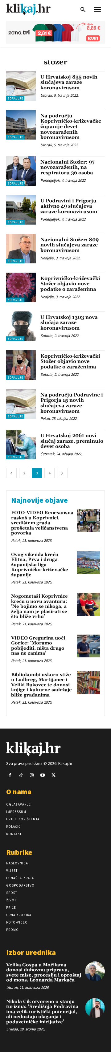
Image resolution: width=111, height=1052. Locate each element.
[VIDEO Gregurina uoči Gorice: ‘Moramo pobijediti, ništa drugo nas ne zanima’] (88, 646)
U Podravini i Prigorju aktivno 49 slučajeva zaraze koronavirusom (68, 206)
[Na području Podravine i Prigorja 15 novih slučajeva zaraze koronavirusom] (21, 404)
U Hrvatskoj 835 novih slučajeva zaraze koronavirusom (68, 82)
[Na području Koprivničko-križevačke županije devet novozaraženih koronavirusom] (21, 125)
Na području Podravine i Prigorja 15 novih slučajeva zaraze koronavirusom (71, 403)
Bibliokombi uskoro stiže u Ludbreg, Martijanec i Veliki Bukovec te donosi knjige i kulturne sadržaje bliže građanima (41, 685)
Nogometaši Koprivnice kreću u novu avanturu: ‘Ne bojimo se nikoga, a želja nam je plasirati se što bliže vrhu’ (39, 606)
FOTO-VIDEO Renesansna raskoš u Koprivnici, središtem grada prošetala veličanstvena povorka (42, 523)
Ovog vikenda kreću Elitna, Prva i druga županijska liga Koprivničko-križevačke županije (39, 565)
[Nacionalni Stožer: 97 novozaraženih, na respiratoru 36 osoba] (21, 171)
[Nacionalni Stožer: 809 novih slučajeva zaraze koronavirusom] (21, 248)
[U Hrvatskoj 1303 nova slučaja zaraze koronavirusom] (21, 326)
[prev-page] (11, 473)
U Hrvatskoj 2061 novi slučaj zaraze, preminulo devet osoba (71, 441)
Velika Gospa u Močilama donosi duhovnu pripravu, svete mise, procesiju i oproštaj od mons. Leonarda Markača (43, 972)
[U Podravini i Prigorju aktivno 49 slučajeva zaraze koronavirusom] (21, 210)
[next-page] (62, 473)
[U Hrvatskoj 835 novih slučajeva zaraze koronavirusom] (21, 86)
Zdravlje (15, 98)
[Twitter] (53, 775)
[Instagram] (31, 775)
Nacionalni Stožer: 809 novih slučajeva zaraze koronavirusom (69, 245)
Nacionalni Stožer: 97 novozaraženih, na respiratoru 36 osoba (67, 167)
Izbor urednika (31, 952)
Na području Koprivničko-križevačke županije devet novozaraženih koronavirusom (70, 126)
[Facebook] (10, 775)
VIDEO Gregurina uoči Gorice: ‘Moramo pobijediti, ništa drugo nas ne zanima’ (38, 645)
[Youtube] (43, 775)
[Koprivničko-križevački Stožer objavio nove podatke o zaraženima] (21, 287)
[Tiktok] (21, 775)
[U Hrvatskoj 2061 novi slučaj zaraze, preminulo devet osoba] (21, 444)
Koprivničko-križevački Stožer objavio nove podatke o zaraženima (70, 283)
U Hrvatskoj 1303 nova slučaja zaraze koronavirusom (69, 322)
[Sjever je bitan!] (34, 9)
